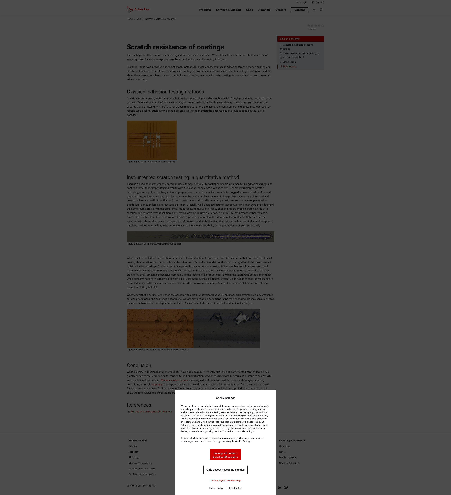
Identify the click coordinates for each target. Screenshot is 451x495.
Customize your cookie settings (225, 480)
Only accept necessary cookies (225, 469)
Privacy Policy (216, 488)
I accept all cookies (225, 455)
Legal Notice (235, 488)
